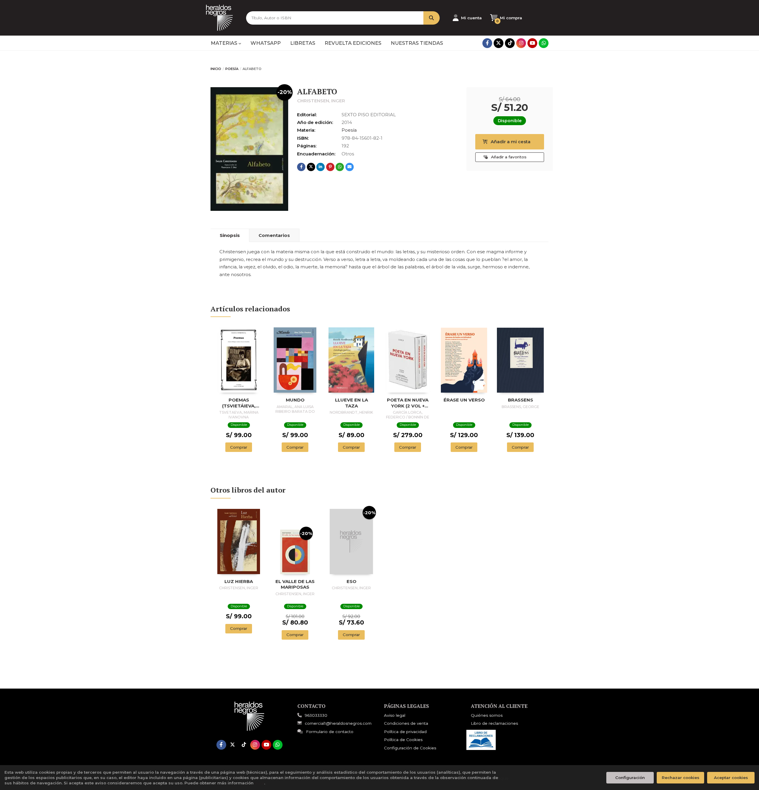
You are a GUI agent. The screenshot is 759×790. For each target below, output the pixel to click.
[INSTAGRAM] (521, 43)
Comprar (238, 447)
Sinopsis (230, 235)
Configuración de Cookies (410, 748)
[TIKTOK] (510, 43)
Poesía (231, 69)
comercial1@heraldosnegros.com (338, 723)
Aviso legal (394, 715)
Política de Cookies (403, 739)
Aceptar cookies (731, 777)
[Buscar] (431, 18)
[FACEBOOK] (487, 43)
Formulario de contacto (329, 731)
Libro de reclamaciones (494, 723)
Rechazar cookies (680, 777)
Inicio (216, 69)
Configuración (630, 777)
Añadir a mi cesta (510, 141)
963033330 (316, 715)
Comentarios (274, 235)
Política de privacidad (405, 731)
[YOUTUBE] (532, 43)
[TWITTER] (498, 43)
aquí (259, 783)
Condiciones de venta (406, 723)
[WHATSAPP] (543, 43)
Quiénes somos (487, 715)
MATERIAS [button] (224, 43)
